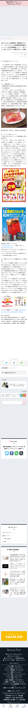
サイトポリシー (10, 658)
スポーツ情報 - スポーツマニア (14, 676)
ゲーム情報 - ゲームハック (14, 672)
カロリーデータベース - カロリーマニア (15, 693)
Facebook (11, 455)
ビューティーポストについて (14, 654)
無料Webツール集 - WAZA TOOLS (14, 697)
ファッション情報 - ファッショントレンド (14, 674)
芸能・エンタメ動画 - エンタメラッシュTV (14, 687)
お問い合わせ (20, 658)
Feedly (16, 455)
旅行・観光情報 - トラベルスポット (14, 680)
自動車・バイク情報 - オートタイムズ (14, 682)
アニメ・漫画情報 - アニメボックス (14, 670)
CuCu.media (7, 538)
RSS (21, 455)
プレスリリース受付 (10, 660)
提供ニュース (6, 535)
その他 (4, 541)
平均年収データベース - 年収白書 (14, 695)
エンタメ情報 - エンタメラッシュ (14, 668)
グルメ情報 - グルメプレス (14, 666)
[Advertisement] (14, 21)
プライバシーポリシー (14, 656)
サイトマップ (21, 660)
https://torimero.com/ (7, 247)
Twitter (7, 455)
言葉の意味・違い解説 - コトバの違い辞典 (14, 699)
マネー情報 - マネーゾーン (14, 678)
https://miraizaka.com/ (7, 245)
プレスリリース (13, 368)
